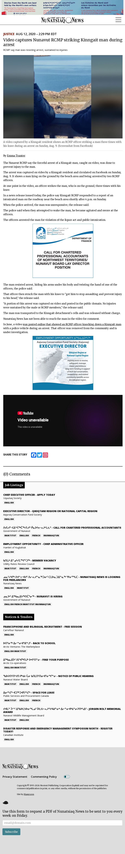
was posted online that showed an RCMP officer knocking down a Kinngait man (72, 324)
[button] (5, 803)
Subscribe (11, 831)
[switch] (66, 776)
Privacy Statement (14, 776)
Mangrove (29, 794)
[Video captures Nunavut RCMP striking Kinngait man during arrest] (63, 97)
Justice (8, 34)
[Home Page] (62, 20)
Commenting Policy (44, 776)
